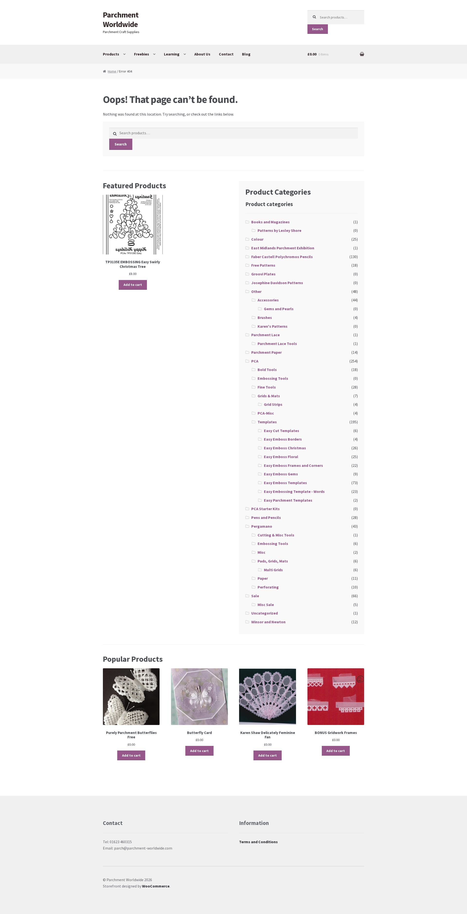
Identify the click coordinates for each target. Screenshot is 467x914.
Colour (257, 239)
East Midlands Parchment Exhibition (282, 247)
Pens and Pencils (266, 517)
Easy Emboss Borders (283, 439)
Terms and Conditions (258, 841)
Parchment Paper (266, 352)
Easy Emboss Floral (281, 456)
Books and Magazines (270, 221)
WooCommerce (156, 886)
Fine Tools (267, 387)
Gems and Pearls (279, 308)
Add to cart (133, 284)
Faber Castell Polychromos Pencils (282, 256)
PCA (254, 361)
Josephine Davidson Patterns (277, 282)
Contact (226, 54)
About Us (202, 54)
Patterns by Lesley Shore (279, 230)
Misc (261, 552)
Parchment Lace (265, 334)
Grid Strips (273, 404)
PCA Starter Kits (265, 508)
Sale (255, 595)
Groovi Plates (263, 273)
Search (317, 29)
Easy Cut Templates (281, 430)
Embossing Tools (273, 378)
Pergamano (261, 526)
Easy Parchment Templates (288, 500)
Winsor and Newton (268, 621)
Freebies (141, 54)
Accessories (268, 300)
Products (111, 54)
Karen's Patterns (272, 326)
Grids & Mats (269, 395)
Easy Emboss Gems (281, 473)
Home (112, 71)
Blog (246, 54)
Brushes (265, 317)
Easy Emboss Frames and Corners (293, 465)
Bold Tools (267, 369)
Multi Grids (273, 569)
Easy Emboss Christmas (285, 447)
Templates (267, 421)
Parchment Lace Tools (277, 343)
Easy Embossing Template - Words (294, 491)
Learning (172, 54)
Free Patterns (263, 265)
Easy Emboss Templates (285, 482)
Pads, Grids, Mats (273, 561)
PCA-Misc (266, 413)
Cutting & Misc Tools (276, 535)
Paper (263, 578)
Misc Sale (266, 604)
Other (256, 291)
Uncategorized (264, 613)
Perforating (268, 587)
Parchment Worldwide (120, 19)
